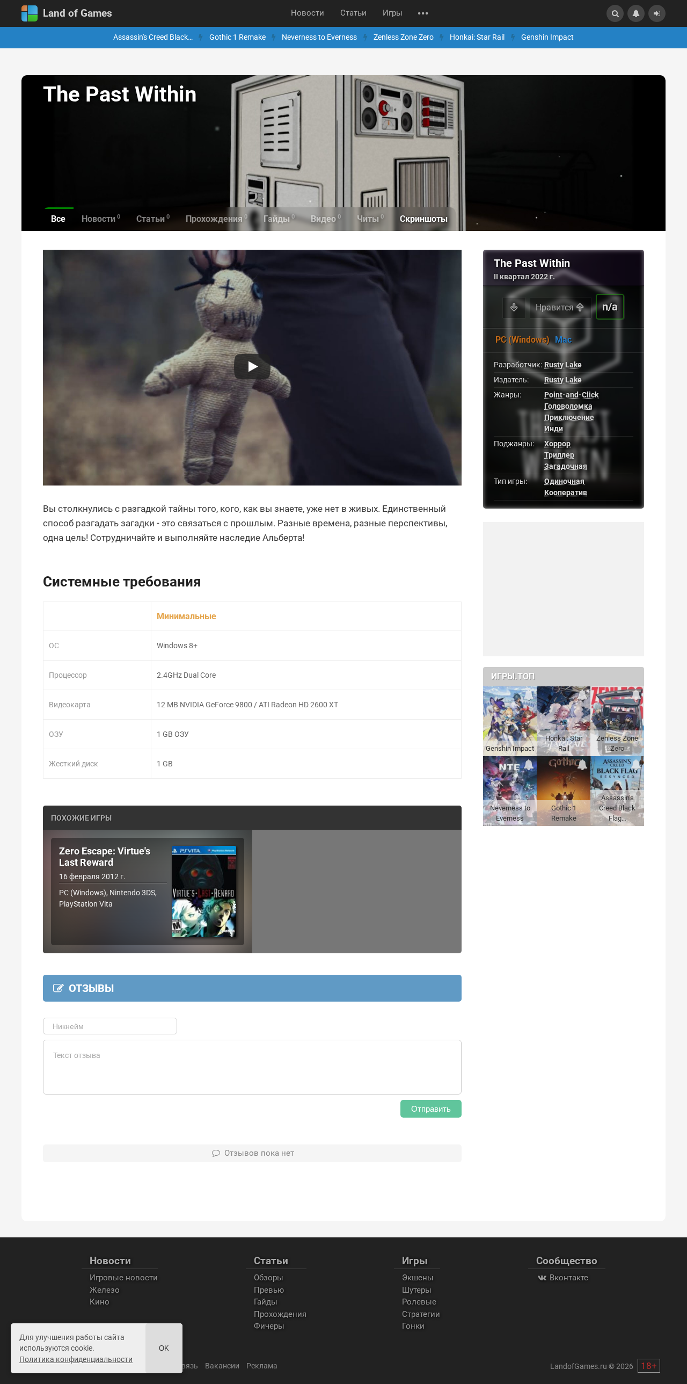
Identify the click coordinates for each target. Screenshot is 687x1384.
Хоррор (557, 443)
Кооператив (565, 492)
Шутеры (417, 1290)
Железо (105, 1290)
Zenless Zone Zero (404, 37)
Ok (164, 1348)
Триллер (559, 455)
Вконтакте (567, 1277)
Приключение (569, 417)
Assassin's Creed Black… (153, 37)
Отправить (431, 1108)
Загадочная (565, 466)
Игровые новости (124, 1277)
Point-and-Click (571, 394)
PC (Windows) (522, 340)
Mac (563, 340)
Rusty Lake (563, 364)
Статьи (353, 13)
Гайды (265, 1302)
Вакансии (222, 1365)
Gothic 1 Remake (237, 37)
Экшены (418, 1277)
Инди (553, 428)
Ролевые (419, 1302)
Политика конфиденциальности (76, 1359)
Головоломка (568, 406)
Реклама (261, 1365)
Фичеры (269, 1326)
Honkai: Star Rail (477, 37)
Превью (269, 1290)
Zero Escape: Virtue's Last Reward (104, 857)
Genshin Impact (547, 37)
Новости (307, 13)
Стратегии (421, 1314)
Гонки (413, 1326)
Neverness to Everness (319, 37)
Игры (393, 13)
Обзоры (268, 1277)
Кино (99, 1302)
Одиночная (564, 481)
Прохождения (280, 1314)
